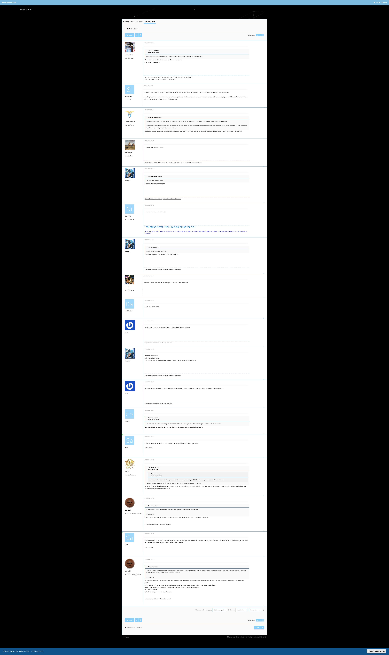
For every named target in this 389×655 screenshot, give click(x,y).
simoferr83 (128, 96)
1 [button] (260, 35)
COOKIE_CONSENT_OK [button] (376, 651)
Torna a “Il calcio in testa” (134, 627)
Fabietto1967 (129, 55)
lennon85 (128, 510)
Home (127, 637)
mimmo (127, 287)
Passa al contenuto (26, 9)
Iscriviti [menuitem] (378, 3)
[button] (257, 35)
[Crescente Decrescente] (255, 610)
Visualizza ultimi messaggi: (204, 610)
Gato (126, 447)
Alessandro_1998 (130, 122)
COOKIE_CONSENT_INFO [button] (33, 651)
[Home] (126, 11)
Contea (127, 421)
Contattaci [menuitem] (232, 637)
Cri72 (149, 50)
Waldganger (128, 152)
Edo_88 (127, 471)
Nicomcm (128, 216)
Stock (126, 333)
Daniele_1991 (129, 311)
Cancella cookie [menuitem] (242, 637)
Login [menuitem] (385, 3)
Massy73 (127, 181)
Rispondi (130, 35)
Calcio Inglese (131, 28)
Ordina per (231, 610)
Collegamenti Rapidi (9, 3)
